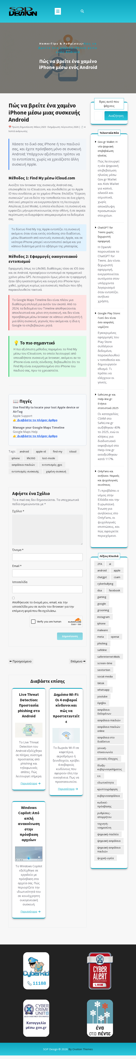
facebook (114, 590)
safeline (102, 650)
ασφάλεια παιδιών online (108, 729)
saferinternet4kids (108, 656)
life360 (31, 458)
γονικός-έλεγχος (107, 758)
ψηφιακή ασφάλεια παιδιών (108, 849)
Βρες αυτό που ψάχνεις (109, 104)
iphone (16, 458)
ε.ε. (99, 776)
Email (17, 566)
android (24, 451)
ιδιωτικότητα (105, 782)
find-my (57, 451)
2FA (99, 564)
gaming (101, 597)
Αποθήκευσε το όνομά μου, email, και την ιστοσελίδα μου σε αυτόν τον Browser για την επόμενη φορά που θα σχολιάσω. (43, 606)
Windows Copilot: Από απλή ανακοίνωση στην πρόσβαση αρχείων (29, 823)
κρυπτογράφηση (107, 789)
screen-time (104, 663)
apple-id (41, 451)
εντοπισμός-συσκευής (25, 471)
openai (115, 636)
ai (110, 564)
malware (102, 630)
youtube (102, 696)
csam (117, 577)
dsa (99, 590)
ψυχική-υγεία (105, 858)
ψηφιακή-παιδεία (107, 834)
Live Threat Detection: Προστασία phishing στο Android (29, 705)
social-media (105, 676)
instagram (103, 617)
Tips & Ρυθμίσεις (66, 43)
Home (44, 43)
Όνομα (18, 550)
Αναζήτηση (116, 116)
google (101, 603)
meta (100, 636)
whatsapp (103, 689)
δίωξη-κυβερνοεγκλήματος (109, 767)
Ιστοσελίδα (19, 582)
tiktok (100, 683)
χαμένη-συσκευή (56, 471)
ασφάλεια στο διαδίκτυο (106, 739)
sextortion (103, 670)
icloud (72, 451)
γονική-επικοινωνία (105, 750)
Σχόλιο (18, 511)
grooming (103, 610)
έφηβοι (101, 703)
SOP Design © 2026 (68, 1049)
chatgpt (102, 577)
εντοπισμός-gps (52, 464)
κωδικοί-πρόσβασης (104, 804)
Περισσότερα (29, 783)
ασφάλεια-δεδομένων (104, 711)
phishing (102, 643)
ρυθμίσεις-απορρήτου (104, 815)
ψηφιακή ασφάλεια (108, 840)
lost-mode (48, 458)
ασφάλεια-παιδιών (23, 464)
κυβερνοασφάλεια (108, 795)
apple (117, 570)
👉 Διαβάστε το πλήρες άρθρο (35, 420)
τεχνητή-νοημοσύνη (104, 825)
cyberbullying (105, 583)
